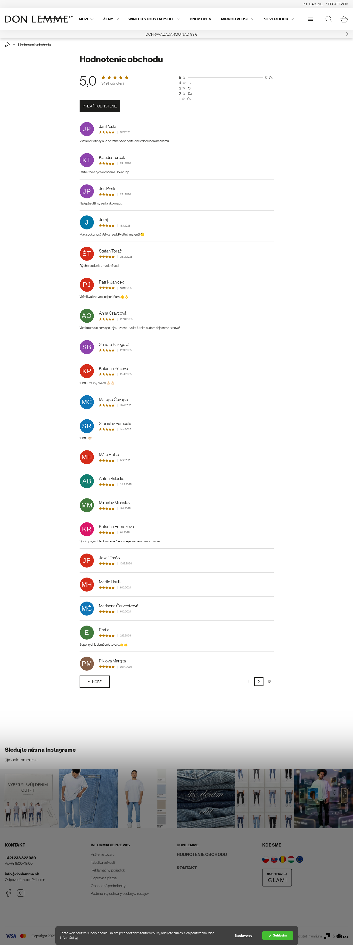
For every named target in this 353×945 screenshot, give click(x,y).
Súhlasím (280, 935)
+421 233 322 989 (20, 857)
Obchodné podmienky (108, 885)
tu (76, 937)
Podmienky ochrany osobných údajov (120, 893)
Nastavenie (243, 935)
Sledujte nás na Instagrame (40, 750)
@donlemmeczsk (21, 760)
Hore (97, 682)
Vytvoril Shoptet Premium (302, 936)
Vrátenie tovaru (103, 854)
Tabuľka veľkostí (103, 862)
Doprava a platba (104, 878)
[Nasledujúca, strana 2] (258, 681)
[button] (347, 34)
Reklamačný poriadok (108, 870)
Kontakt (187, 868)
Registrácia (338, 4)
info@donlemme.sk (22, 874)
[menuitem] (86, 19)
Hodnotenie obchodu (202, 854)
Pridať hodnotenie (100, 106)
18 (269, 681)
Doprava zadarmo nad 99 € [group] (177, 34)
